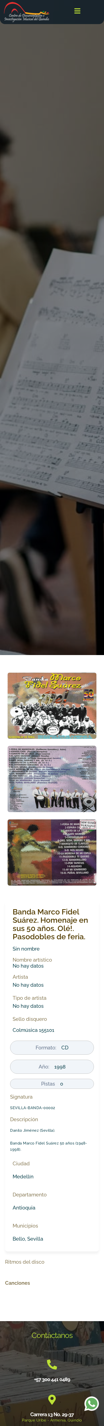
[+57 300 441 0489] (52, 1364)
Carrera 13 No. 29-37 (52, 1414)
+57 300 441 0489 (52, 1379)
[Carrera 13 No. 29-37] (52, 1400)
